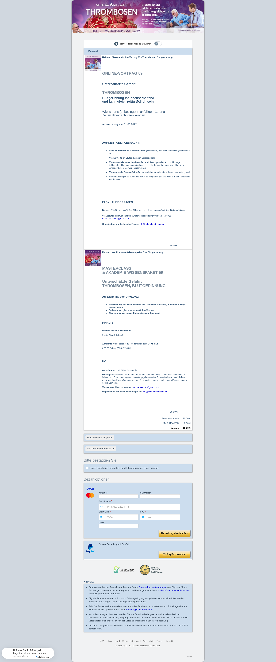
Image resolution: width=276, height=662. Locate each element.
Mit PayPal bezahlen (174, 554)
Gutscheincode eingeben (99, 437)
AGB (102, 641)
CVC (142, 512)
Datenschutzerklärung (152, 641)
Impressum (113, 641)
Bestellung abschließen (174, 533)
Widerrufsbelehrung (130, 641)
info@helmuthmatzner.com (152, 224)
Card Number (105, 501)
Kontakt (169, 641)
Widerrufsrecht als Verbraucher (173, 590)
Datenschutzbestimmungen (153, 587)
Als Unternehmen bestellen (101, 448)
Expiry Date (104, 512)
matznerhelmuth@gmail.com (115, 218)
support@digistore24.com (139, 609)
